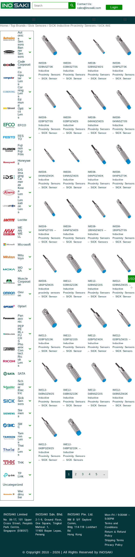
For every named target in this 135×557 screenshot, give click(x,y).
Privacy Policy (114, 544)
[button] (34, 19)
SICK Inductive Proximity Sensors (72, 25)
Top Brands (18, 25)
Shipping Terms (114, 540)
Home (4, 25)
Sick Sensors (37, 25)
